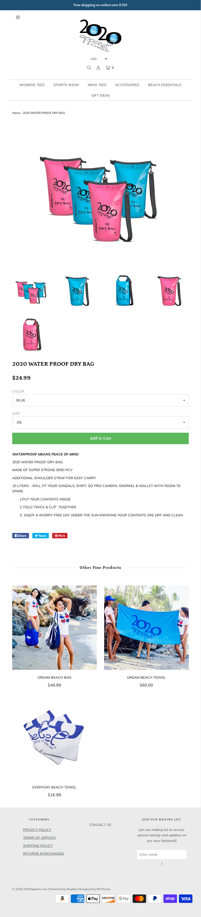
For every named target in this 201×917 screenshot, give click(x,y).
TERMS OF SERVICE (39, 837)
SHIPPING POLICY (38, 845)
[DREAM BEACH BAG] (54, 628)
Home (16, 113)
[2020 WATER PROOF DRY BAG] (31, 291)
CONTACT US (100, 825)
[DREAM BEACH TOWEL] (146, 628)
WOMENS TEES (32, 85)
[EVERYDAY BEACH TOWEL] (54, 737)
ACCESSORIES (127, 85)
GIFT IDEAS (100, 95)
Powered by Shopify (63, 889)
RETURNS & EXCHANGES (43, 853)
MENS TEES (97, 85)
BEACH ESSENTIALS (164, 85)
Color (18, 391)
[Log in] (98, 68)
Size (16, 413)
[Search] (89, 68)
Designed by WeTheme (95, 889)
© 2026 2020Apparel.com (29, 889)
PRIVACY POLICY (37, 830)
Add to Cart (100, 438)
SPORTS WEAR (66, 85)
